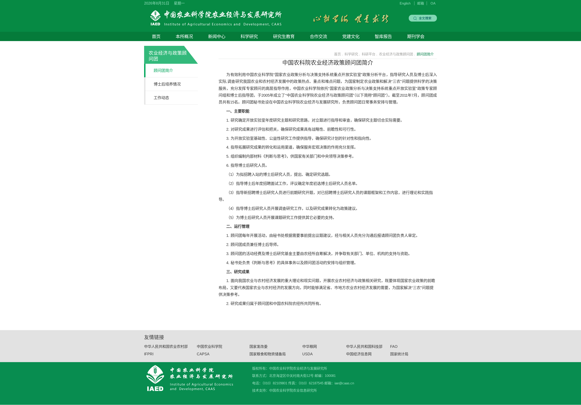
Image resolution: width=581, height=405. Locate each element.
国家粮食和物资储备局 (267, 354)
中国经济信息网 (359, 354)
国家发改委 (258, 347)
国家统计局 (399, 354)
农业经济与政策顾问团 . (397, 54)
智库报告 (383, 36)
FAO (393, 347)
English (405, 3)
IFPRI (148, 354)
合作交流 (318, 36)
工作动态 (161, 98)
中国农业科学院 (209, 347)
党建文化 (350, 36)
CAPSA (203, 354)
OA (433, 3)
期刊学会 (415, 36)
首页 (156, 36)
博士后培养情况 (167, 84)
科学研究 (249, 36)
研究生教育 (284, 36)
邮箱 (420, 3)
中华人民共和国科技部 (364, 347)
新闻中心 (216, 36)
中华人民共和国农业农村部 (166, 347)
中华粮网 (309, 347)
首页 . (338, 54)
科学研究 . (352, 54)
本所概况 (184, 36)
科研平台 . (369, 54)
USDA (307, 354)
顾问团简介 (163, 70)
